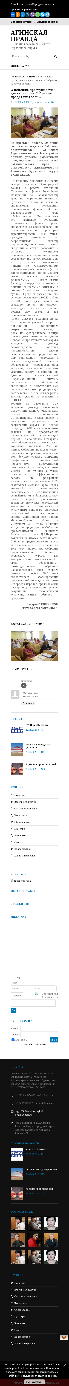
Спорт (18, 842)
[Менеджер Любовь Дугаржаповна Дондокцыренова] (34, 1223)
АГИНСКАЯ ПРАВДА (29, 35)
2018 (24, 76)
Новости (19, 795)
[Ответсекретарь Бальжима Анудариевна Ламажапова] (34, 1240)
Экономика (20, 815)
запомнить (20, 1039)
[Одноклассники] (18, 14)
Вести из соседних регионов (38, 746)
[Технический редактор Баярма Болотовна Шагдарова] (18, 1223)
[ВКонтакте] (13, 14)
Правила (15, 9)
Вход (13, 4)
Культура (19, 828)
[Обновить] (57, 977)
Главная (15, 76)
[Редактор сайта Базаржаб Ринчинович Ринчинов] (18, 1240)
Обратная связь (30, 9)
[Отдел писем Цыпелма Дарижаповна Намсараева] (51, 1223)
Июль (32, 76)
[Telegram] (47, 14)
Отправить (28, 703)
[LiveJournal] (27, 14)
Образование (22, 822)
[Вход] (24, 685)
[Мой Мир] (23, 14)
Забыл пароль (29, 1044)
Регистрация (24, 4)
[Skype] (42, 14)
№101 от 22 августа (37, 725)
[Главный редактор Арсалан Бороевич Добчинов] (51, 1240)
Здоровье (19, 835)
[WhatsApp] (37, 14)
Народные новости (43, 4)
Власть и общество (25, 801)
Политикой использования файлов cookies (31, 1375)
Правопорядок (22, 848)
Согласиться (34, 1382)
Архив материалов (25, 855)
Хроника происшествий (41, 764)
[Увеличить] (34, 646)
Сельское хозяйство (25, 808)
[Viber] (32, 14)
